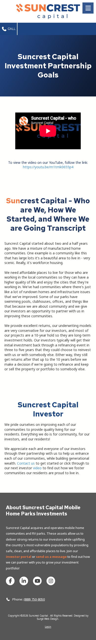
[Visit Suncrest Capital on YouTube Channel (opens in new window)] (37, 581)
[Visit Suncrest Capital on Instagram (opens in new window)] (51, 581)
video (37, 468)
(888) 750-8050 (34, 599)
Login (48, 626)
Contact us (26, 463)
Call (11, 29)
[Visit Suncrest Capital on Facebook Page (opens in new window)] (10, 581)
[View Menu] (88, 8)
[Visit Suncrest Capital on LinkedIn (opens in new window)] (23, 581)
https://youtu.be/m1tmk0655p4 (48, 167)
